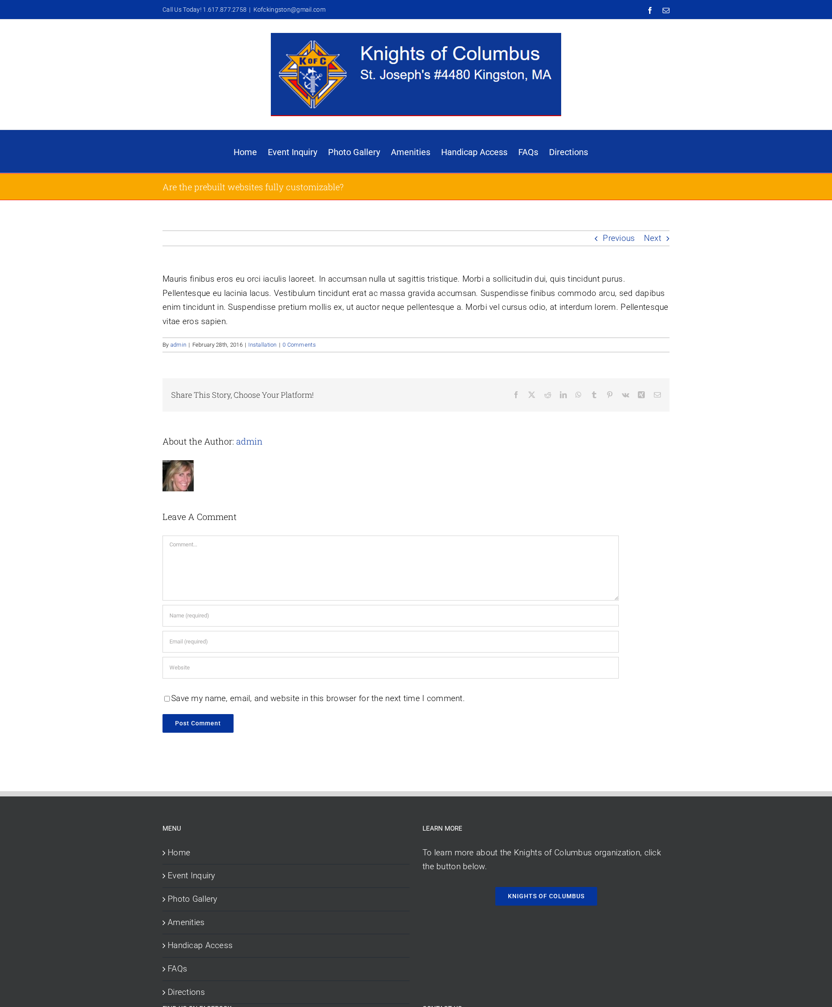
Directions (186, 992)
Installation (262, 344)
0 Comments (299, 344)
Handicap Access (200, 945)
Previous (619, 238)
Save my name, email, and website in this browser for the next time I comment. (318, 698)
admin (178, 344)
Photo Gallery (193, 899)
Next (652, 238)
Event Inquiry (191, 875)
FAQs (177, 969)
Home (179, 853)
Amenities (186, 922)
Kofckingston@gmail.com (289, 9)
